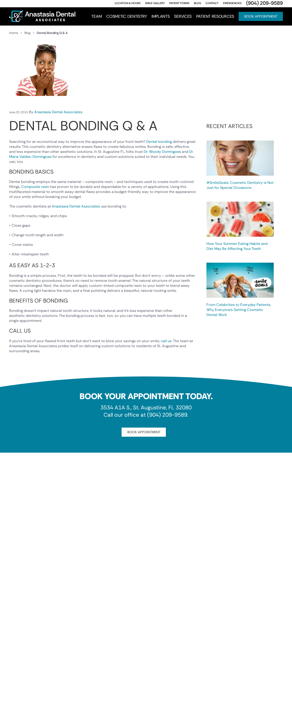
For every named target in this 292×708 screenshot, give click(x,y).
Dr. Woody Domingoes (162, 151)
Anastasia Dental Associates (58, 112)
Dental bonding (159, 141)
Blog (27, 33)
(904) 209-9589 (167, 414)
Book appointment (143, 432)
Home (13, 33)
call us (166, 341)
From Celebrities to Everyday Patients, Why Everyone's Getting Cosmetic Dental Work (238, 309)
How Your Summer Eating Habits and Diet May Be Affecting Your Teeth (237, 246)
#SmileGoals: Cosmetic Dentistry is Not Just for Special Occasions (240, 185)
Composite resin (35, 186)
